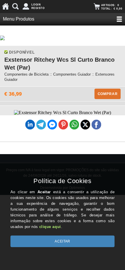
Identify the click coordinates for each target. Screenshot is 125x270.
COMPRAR (108, 94)
